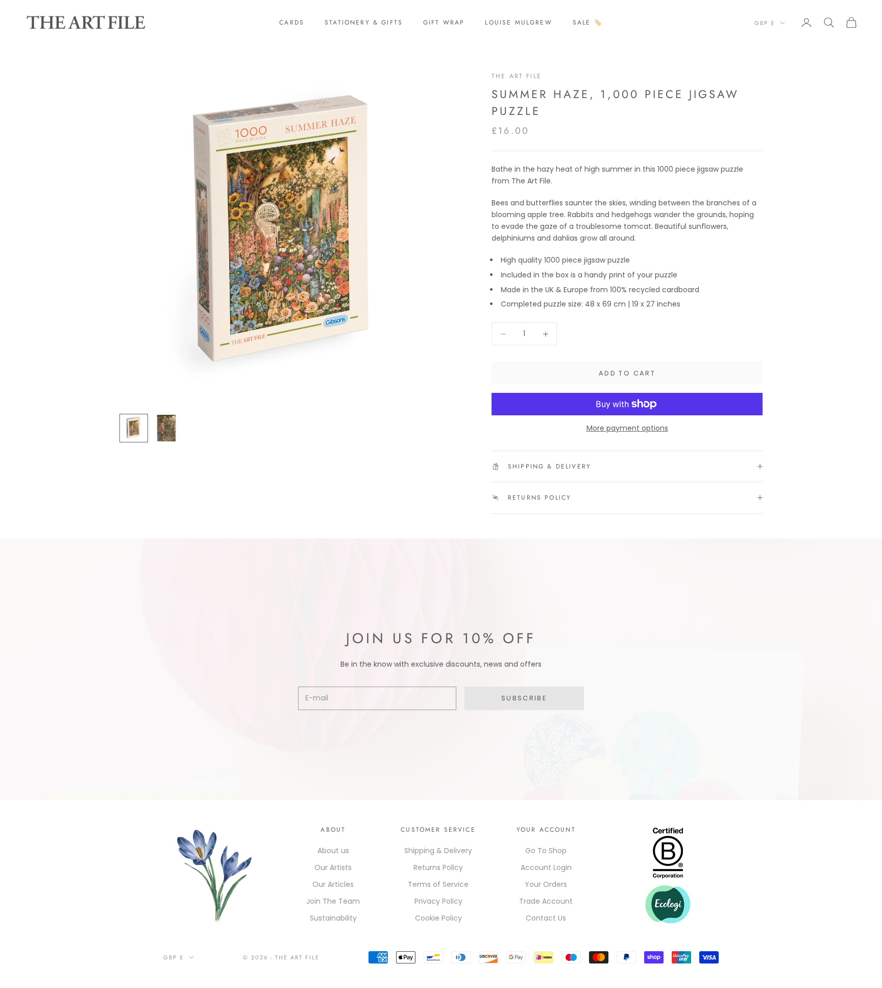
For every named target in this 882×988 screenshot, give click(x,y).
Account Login (546, 867)
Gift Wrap (443, 22)
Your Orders (546, 884)
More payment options (627, 428)
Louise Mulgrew (518, 22)
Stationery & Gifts (364, 22)
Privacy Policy (438, 901)
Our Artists (333, 867)
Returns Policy (438, 867)
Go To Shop (546, 850)
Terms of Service (438, 884)
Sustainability (333, 918)
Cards (291, 22)
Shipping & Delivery (438, 850)
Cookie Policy (438, 918)
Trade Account (546, 901)
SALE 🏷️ (588, 22)
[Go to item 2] (166, 428)
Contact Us (546, 918)
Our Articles (333, 884)
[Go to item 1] (133, 428)
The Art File (517, 76)
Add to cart (627, 373)
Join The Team (333, 901)
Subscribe (524, 698)
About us (333, 850)
